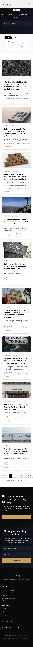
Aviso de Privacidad (6, 638)
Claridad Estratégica (7, 592)
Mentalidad (11, 46)
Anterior (4, 475)
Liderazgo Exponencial (8, 600)
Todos (8, 38)
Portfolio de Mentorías (8, 590)
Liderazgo (22, 42)
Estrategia (11, 42)
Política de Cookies (23, 638)
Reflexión (23, 50)
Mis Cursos (5, 619)
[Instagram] (6, 627)
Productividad (11, 50)
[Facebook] (3, 627)
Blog (3, 611)
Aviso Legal (15, 638)
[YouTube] (18, 627)
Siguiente (28, 475)
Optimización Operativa (8, 598)
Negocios (22, 46)
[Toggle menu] (29, 4)
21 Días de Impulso (7, 621)
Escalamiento (5, 595)
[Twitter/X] (14, 627)
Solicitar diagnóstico (15, 517)
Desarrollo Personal (21, 38)
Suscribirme (16, 560)
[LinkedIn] (10, 627)
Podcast (4, 608)
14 (21, 475)
